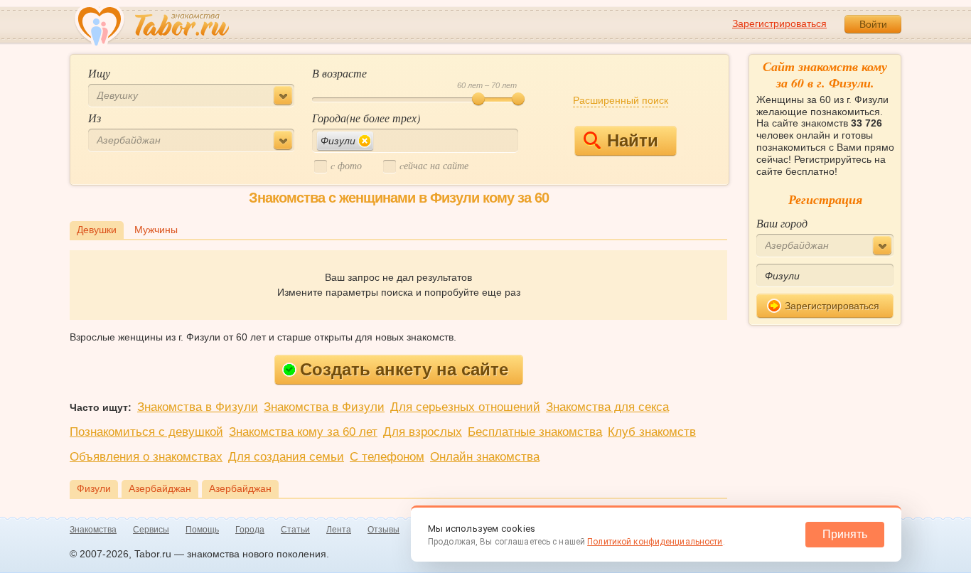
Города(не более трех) (366, 117)
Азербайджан (160, 488)
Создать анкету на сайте (404, 369)
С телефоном (387, 457)
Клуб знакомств (652, 432)
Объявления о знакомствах (146, 457)
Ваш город (782, 222)
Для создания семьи (286, 457)
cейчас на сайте (433, 165)
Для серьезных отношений (465, 407)
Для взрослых (422, 432)
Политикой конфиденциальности (654, 542)
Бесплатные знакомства (535, 432)
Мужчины (156, 229)
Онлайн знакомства (485, 457)
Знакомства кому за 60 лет (303, 432)
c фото (346, 165)
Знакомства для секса (607, 407)
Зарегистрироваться (779, 23)
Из (94, 117)
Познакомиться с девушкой (146, 432)
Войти (873, 24)
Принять (844, 534)
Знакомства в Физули (197, 407)
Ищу (99, 72)
